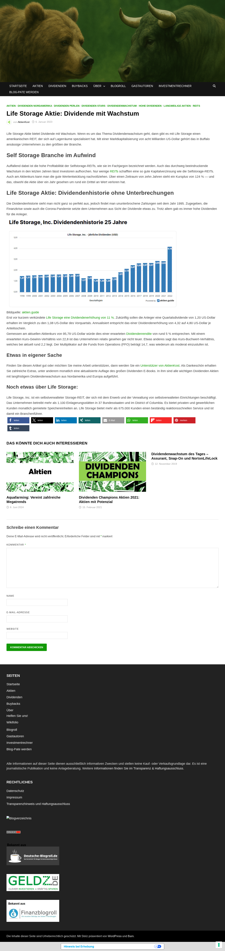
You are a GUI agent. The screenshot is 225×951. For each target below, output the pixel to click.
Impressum (14, 797)
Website (13, 628)
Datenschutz (15, 791)
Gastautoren (142, 86)
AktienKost (24, 121)
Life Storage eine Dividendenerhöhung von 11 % (80, 317)
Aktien (38, 86)
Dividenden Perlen (66, 105)
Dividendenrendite (139, 334)
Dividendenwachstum (122, 105)
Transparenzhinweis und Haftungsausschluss (38, 804)
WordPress (115, 936)
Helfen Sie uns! (17, 716)
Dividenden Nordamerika (35, 105)
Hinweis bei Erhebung (79, 946)
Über (97, 86)
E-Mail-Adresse (18, 612)
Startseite (18, 86)
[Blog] (19, 818)
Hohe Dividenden (150, 105)
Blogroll (118, 86)
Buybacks (80, 86)
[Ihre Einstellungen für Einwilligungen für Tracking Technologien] (219, 945)
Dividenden (57, 86)
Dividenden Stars (93, 105)
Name (10, 595)
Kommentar (16, 544)
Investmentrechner (175, 86)
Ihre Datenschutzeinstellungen (126, 946)
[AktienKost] (112, 41)
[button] (18, 420)
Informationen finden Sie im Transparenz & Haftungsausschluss (138, 768)
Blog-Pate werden (24, 92)
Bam (131, 936)
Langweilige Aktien (177, 105)
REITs (196, 105)
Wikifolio (12, 722)
